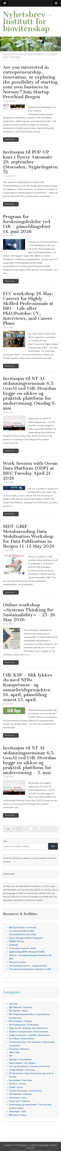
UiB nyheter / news (18, 1097)
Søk (5, 841)
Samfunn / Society (17, 1083)
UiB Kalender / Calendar (20, 1094)
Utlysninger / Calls (17, 1111)
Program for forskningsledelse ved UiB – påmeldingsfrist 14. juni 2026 (27, 224)
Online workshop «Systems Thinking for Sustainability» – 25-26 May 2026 (29, 612)
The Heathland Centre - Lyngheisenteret (28, 966)
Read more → (11, 139)
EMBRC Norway (16, 941)
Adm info (13, 1004)
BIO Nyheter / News (18, 1011)
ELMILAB (13, 945)
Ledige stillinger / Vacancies (22, 1070)
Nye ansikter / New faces (20, 1080)
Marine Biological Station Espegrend (26, 938)
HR (10, 1056)
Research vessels (17, 962)
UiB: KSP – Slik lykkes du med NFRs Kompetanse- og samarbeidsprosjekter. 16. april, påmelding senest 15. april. (27, 687)
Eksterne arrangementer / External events (28, 1031)
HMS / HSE (14, 1052)
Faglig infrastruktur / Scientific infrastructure (29, 1035)
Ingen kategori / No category (22, 1063)
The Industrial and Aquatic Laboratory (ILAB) (30, 969)
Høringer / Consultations (20, 1059)
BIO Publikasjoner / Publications (24, 1025)
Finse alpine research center (22, 948)
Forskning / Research (19, 1049)
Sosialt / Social (16, 1087)
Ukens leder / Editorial (19, 1101)
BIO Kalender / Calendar (20, 1007)
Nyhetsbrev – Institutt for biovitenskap (27, 21)
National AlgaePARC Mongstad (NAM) (27, 952)
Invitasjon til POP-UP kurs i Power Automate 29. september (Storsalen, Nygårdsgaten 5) (30, 161)
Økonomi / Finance (18, 1115)
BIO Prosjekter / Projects (20, 1021)
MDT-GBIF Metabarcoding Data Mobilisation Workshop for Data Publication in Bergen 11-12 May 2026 (28, 536)
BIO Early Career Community (22, 927)
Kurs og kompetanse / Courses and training (29, 1066)
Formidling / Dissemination (21, 1038)
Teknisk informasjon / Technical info (25, 1091)
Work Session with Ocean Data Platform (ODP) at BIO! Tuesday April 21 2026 (30, 471)
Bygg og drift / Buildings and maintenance (28, 1028)
